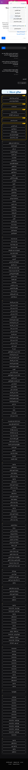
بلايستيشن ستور (14, 389)
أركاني (14, 218)
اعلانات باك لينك (14, 453)
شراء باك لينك (14, 238)
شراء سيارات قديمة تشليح (14, 565)
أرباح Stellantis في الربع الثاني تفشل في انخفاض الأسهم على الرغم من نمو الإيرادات (10, 63)
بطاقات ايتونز (14, 386)
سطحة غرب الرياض (14, 539)
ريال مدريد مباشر (14, 476)
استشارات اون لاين (14, 198)
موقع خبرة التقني (14, 178)
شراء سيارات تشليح (14, 554)
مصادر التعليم (14, 276)
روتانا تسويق (14, 189)
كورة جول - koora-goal (14, 611)
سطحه (14, 528)
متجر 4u (14, 348)
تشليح (14, 548)
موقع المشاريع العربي (14, 273)
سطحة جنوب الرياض (14, 542)
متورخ (14, 183)
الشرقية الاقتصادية (14, 163)
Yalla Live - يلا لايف (14, 631)
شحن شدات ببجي (14, 372)
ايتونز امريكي (14, 316)
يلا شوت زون (14, 746)
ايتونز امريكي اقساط (14, 363)
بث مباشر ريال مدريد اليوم (14, 580)
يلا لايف (14, 582)
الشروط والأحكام (9, 762)
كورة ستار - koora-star (14, 608)
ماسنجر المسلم (14, 120)
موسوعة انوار (14, 230)
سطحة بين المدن (14, 531)
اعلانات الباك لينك (14, 253)
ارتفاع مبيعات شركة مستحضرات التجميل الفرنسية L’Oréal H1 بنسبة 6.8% (10, 71)
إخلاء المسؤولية (16, 762)
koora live (14, 619)
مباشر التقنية (14, 221)
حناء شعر (14, 404)
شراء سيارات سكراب (14, 551)
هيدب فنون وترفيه (14, 294)
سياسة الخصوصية (16, 764)
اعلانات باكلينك (14, 459)
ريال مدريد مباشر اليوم (14, 588)
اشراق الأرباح (14, 233)
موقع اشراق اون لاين (14, 134)
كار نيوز (14, 175)
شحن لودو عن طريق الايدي (14, 380)
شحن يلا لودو (14, 378)
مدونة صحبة (14, 224)
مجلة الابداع (14, 192)
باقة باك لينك (14, 112)
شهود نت (14, 215)
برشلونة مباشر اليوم (14, 591)
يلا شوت (14, 464)
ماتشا (14, 410)
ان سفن (14, 148)
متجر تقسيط (14, 334)
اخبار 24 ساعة (14, 291)
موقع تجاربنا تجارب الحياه (14, 444)
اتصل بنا (10, 764)
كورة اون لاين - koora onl (14, 634)
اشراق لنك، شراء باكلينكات (14, 250)
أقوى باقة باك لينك (14, 438)
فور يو (14, 369)
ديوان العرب (14, 447)
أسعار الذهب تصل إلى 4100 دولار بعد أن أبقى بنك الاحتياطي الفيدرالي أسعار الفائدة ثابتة (10, 55)
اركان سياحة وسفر (14, 137)
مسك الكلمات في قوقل (14, 143)
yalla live (14, 599)
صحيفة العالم (14, 296)
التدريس (14, 259)
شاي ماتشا (14, 413)
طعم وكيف (14, 213)
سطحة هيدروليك (14, 533)
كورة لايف (14, 654)
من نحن (21, 762)
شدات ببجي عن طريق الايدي (14, 351)
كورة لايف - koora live (14, 720)
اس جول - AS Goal (14, 643)
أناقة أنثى (14, 180)
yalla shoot (14, 467)
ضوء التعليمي (14, 126)
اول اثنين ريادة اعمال (14, 98)
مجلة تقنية (14, 282)
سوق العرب (14, 427)
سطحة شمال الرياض (14, 536)
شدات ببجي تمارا (14, 305)
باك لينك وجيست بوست (14, 270)
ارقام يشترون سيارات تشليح (14, 560)
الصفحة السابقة (21, 31)
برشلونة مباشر (14, 473)
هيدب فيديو (14, 204)
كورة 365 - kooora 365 (14, 640)
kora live (14, 651)
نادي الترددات (14, 195)
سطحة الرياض (14, 525)
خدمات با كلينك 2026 (14, 441)
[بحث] (2, 2)
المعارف (14, 201)
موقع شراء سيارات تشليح (14, 557)
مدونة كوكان (14, 169)
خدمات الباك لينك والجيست (14, 421)
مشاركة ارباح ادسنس (14, 101)
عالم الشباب (14, 106)
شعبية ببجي (14, 383)
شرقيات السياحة (14, 227)
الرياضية (14, 456)
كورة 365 (14, 571)
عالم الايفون (14, 166)
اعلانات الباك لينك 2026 (14, 267)
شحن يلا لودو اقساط (14, 322)
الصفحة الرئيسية (21, 34)
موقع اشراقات (14, 131)
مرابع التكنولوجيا (14, 151)
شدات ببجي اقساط (14, 302)
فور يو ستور (14, 346)
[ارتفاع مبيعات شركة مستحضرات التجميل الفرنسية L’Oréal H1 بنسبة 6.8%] (22, 71)
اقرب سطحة (14, 545)
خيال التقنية (14, 154)
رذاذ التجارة (14, 210)
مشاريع (14, 450)
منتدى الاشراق (14, 264)
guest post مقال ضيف (14, 424)
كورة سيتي (14, 574)
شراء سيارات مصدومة (14, 563)
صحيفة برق (14, 128)
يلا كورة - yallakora (14, 637)
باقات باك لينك (14, 247)
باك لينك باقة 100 (14, 432)
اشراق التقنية (14, 146)
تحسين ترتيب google (14, 115)
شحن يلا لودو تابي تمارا (14, 357)
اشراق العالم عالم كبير (14, 262)
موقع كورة (14, 691)
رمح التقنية (14, 207)
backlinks (14, 256)
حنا (14, 407)
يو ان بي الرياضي (14, 285)
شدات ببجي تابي (14, 311)
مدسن (14, 186)
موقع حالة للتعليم (14, 288)
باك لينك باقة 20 (14, 430)
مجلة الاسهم (14, 160)
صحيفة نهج (14, 172)
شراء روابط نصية (14, 244)
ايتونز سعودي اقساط (14, 319)
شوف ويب (14, 157)
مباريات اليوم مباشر (14, 470)
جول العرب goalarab (14, 577)
